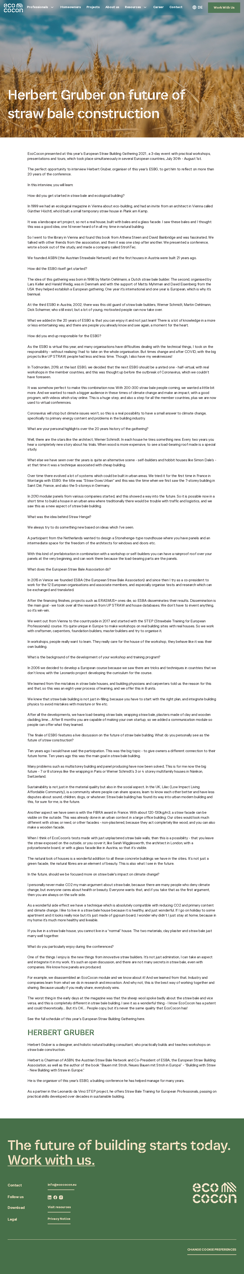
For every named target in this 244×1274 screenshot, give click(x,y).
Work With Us (224, 8)
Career (158, 8)
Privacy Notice (59, 1219)
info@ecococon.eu (62, 1185)
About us (112, 8)
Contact (176, 8)
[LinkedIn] (49, 1197)
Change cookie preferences (211, 1250)
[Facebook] (55, 1197)
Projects (93, 8)
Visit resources (59, 1208)
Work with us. (51, 1159)
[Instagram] (61, 1197)
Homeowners (70, 8)
